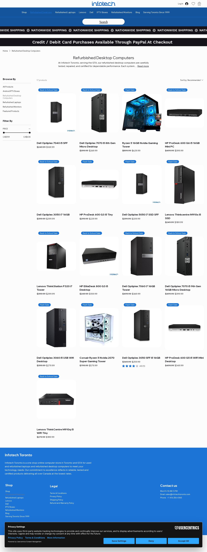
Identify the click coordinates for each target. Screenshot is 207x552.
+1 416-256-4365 (174, 498)
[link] (133, 366)
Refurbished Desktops (15, 494)
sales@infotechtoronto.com (178, 494)
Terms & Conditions (58, 493)
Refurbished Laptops (14, 498)
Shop (7, 491)
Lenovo (8, 501)
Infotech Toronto (18, 455)
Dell (7, 504)
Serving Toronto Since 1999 (17, 516)
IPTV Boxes (10, 507)
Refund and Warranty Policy (62, 503)
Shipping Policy (56, 500)
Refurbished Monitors (14, 510)
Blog (7, 513)
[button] (199, 3)
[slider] (3, 132)
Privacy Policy (56, 496)
